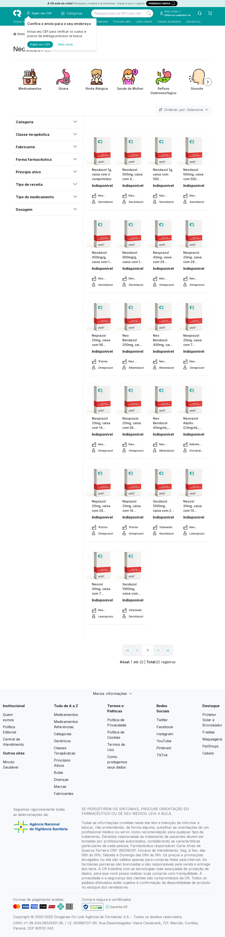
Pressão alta (122, 21)
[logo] (17, 13)
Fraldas (208, 732)
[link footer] (93, 907)
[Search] (148, 13)
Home (21, 34)
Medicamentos (66, 714)
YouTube (163, 741)
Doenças (61, 779)
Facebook (164, 727)
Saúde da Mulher (169, 21)
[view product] (102, 150)
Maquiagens (212, 739)
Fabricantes (63, 793)
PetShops (210, 746)
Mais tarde (65, 44)
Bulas (58, 772)
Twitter (162, 720)
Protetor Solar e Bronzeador (212, 719)
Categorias (62, 734)
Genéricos (193, 21)
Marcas (60, 786)
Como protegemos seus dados (117, 762)
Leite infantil (144, 21)
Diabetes (102, 21)
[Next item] (208, 82)
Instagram (164, 734)
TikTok (162, 755)
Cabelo (208, 753)
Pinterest (163, 748)
